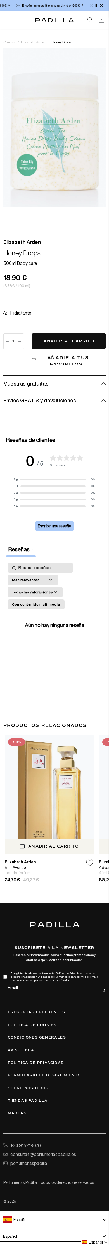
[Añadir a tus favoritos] (89, 862)
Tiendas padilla (28, 1101)
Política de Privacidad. (69, 973)
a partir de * (49, 5)
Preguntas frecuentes (36, 1012)
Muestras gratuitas (25, 383)
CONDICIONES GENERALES (37, 1037)
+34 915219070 (25, 1145)
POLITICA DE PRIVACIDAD (36, 1063)
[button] (54, 479)
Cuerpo (9, 42)
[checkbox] (36, 604)
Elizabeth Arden (33, 42)
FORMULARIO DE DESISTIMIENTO (44, 1075)
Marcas (17, 1113)
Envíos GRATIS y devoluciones (39, 400)
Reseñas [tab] (21, 549)
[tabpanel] (54, 624)
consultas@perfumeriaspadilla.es (43, 1154)
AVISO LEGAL (22, 1050)
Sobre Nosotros (28, 1088)
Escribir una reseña (54, 526)
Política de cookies (32, 1025)
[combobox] (54, 1219)
